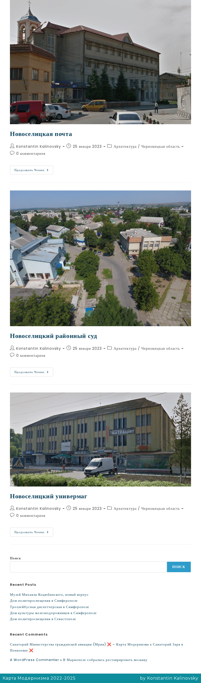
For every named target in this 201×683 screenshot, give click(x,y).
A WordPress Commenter (34, 659)
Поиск (15, 558)
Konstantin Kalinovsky (38, 146)
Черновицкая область (160, 146)
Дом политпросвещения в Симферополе (44, 600)
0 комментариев (31, 153)
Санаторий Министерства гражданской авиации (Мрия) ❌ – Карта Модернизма (79, 644)
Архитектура (125, 146)
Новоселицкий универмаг (48, 496)
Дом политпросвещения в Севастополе (43, 618)
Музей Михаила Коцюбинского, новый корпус (49, 594)
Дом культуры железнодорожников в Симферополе (53, 612)
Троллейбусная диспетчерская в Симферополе (49, 606)
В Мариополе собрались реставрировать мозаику (105, 659)
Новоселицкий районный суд (53, 335)
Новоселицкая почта (41, 133)
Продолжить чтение (33, 169)
